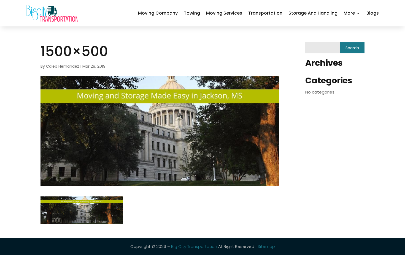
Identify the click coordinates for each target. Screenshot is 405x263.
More (349, 13)
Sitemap (266, 246)
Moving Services (224, 13)
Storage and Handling (312, 13)
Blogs (372, 13)
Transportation (265, 13)
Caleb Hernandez (62, 66)
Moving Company (158, 13)
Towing (192, 13)
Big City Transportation (194, 246)
